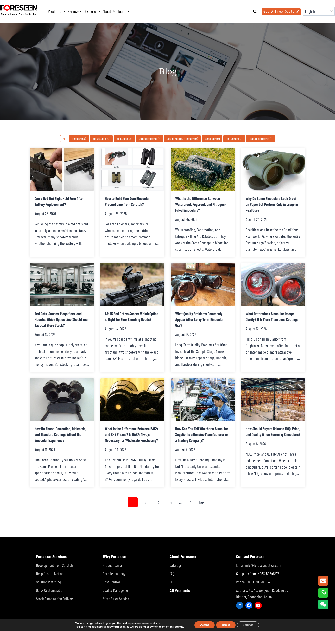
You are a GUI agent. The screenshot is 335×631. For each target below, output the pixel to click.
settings (178, 626)
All (64, 138)
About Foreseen (182, 556)
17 (189, 502)
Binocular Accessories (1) (260, 138)
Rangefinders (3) (212, 138)
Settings (248, 625)
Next (202, 502)
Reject (226, 625)
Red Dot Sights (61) (101, 138)
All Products (179, 590)
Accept (204, 625)
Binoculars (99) (79, 138)
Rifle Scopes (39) (124, 138)
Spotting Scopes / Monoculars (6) (182, 138)
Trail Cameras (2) (234, 138)
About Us (109, 11)
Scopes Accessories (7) (149, 138)
